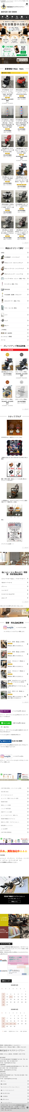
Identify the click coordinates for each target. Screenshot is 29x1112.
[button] (16, 17)
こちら (10, 1110)
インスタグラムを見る (20, 627)
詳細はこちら (15, 901)
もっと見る (24, 242)
